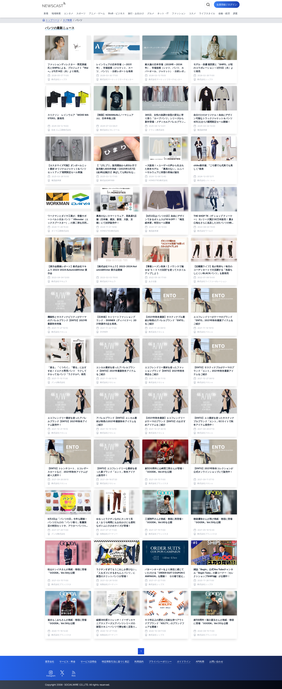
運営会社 (49, 661)
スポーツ (81, 13)
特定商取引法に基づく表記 (115, 661)
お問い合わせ (216, 661)
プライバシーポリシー (160, 661)
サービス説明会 (89, 661)
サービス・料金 (67, 661)
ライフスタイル (207, 13)
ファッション (179, 13)
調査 (235, 13)
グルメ (150, 13)
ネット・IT (163, 13)
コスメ (192, 13)
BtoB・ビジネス (116, 13)
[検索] (208, 4)
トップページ (52, 20)
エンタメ (68, 13)
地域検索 (56, 13)
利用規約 (139, 661)
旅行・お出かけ (136, 13)
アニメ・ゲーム (97, 13)
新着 (46, 13)
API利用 (200, 661)
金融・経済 (224, 13)
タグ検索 (67, 20)
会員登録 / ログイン (227, 4)
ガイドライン (184, 661)
